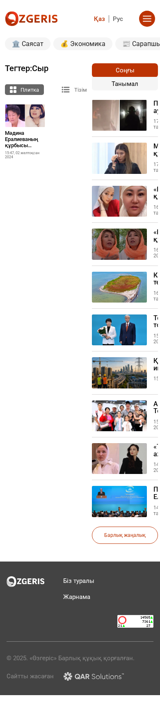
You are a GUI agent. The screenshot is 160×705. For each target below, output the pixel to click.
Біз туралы (78, 581)
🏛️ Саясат (27, 44)
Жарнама (76, 597)
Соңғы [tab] (125, 70)
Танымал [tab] (125, 84)
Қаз (99, 19)
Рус (118, 19)
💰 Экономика (82, 44)
